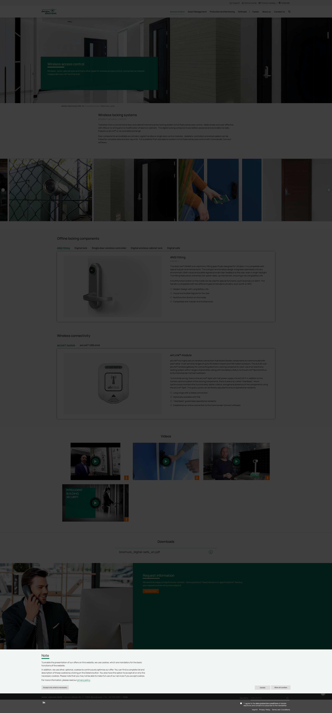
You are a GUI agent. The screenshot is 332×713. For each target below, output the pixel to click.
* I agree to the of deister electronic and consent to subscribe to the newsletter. (265, 704)
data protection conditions (267, 703)
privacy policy (83, 680)
